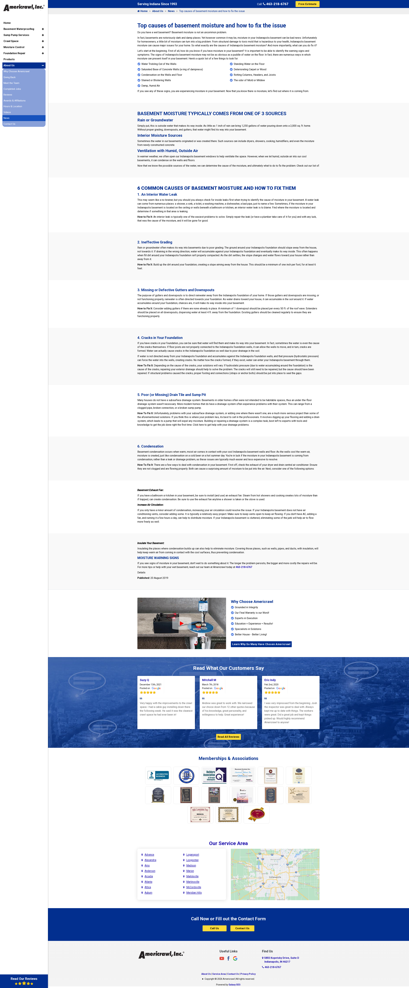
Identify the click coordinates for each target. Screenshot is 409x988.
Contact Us (242, 928)
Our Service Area (228, 843)
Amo (147, 865)
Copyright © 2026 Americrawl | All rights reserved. (230, 979)
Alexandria (150, 860)
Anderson (150, 870)
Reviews (8, 94)
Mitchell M (209, 680)
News (171, 11)
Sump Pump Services (16, 35)
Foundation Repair (14, 53)
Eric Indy (270, 680)
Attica (148, 887)
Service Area (219, 974)
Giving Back (9, 77)
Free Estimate (307, 4)
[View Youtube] (221, 958)
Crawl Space (11, 41)
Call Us (214, 928)
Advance (149, 854)
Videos (7, 112)
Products (9, 59)
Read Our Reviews (24, 979)
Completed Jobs (12, 89)
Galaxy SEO (234, 984)
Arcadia (149, 876)
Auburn (148, 892)
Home (144, 11)
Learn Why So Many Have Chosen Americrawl (261, 644)
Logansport (192, 854)
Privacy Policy (248, 974)
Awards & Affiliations (15, 100)
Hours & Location (13, 106)
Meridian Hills (194, 892)
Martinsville (192, 881)
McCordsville (193, 887)
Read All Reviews (228, 736)
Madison (191, 865)
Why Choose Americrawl (16, 71)
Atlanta (148, 881)
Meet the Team (11, 83)
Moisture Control (14, 47)
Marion (190, 870)
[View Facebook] (228, 958)
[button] (43, 29)
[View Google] (235, 958)
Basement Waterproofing (19, 29)
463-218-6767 (277, 4)
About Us (157, 11)
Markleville (192, 876)
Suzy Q (144, 680)
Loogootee (192, 860)
